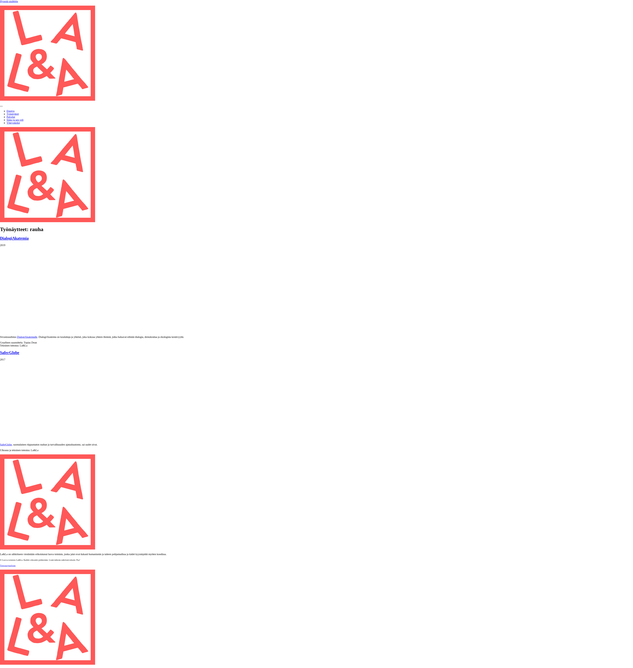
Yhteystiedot (13, 122)
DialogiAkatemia (14, 238)
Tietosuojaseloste (8, 565)
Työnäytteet (13, 114)
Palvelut (11, 117)
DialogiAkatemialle (27, 337)
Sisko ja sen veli (15, 120)
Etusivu (11, 111)
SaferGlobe (9, 352)
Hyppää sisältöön (9, 1)
